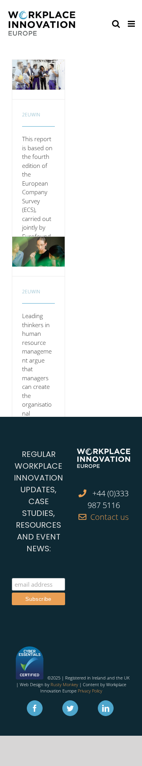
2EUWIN (31, 114)
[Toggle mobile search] (116, 24)
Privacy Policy (90, 691)
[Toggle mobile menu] (132, 24)
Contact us (109, 517)
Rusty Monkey (64, 684)
